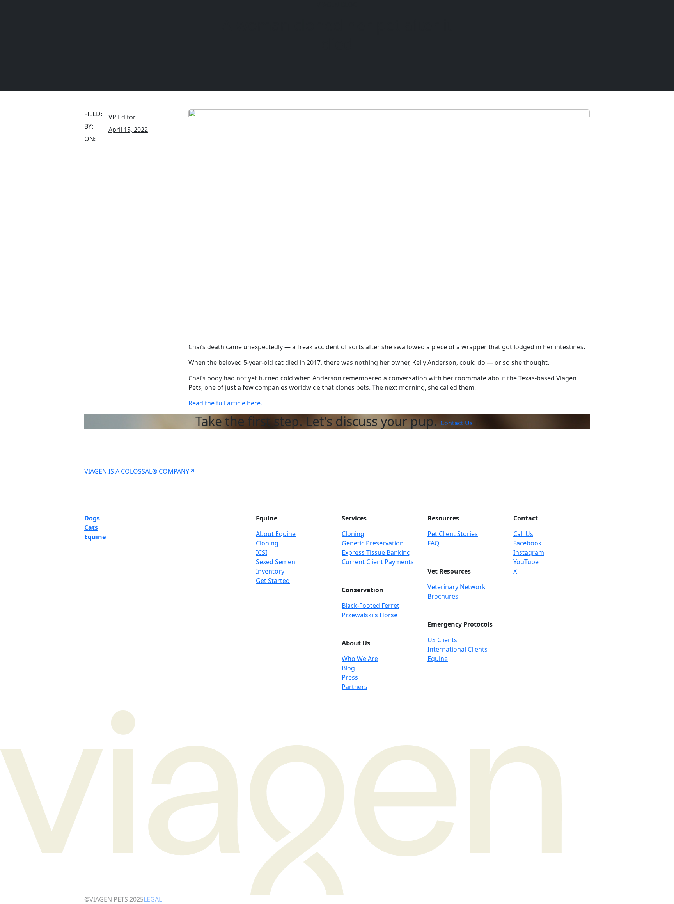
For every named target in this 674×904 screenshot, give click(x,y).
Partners (354, 686)
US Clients (442, 640)
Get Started (273, 580)
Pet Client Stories (452, 533)
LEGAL (153, 899)
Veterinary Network (456, 587)
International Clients (457, 649)
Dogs (92, 518)
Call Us (523, 533)
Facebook (527, 543)
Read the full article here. (225, 403)
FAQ (433, 543)
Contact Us (457, 423)
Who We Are (360, 658)
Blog (348, 668)
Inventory (270, 571)
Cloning (267, 543)
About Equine (276, 533)
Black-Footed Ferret (370, 605)
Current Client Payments (378, 562)
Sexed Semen (275, 562)
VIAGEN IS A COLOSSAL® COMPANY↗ (139, 471)
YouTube (526, 562)
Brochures (442, 596)
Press (350, 677)
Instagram (528, 552)
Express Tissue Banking (376, 552)
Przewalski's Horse (369, 615)
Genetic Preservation (373, 543)
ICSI (261, 552)
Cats (91, 527)
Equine (95, 537)
